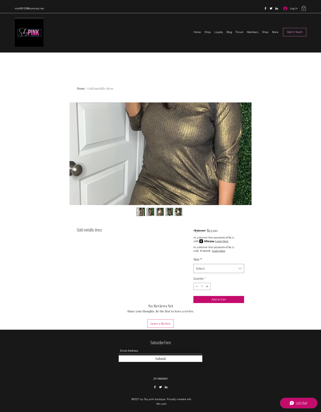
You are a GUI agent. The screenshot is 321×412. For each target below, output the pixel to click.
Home (81, 88)
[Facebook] (265, 8)
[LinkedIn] (276, 8)
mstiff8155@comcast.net (29, 8)
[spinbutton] (202, 286)
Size (197, 259)
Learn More (221, 241)
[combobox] (218, 268)
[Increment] (207, 286)
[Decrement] (196, 286)
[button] (303, 8)
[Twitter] (271, 8)
